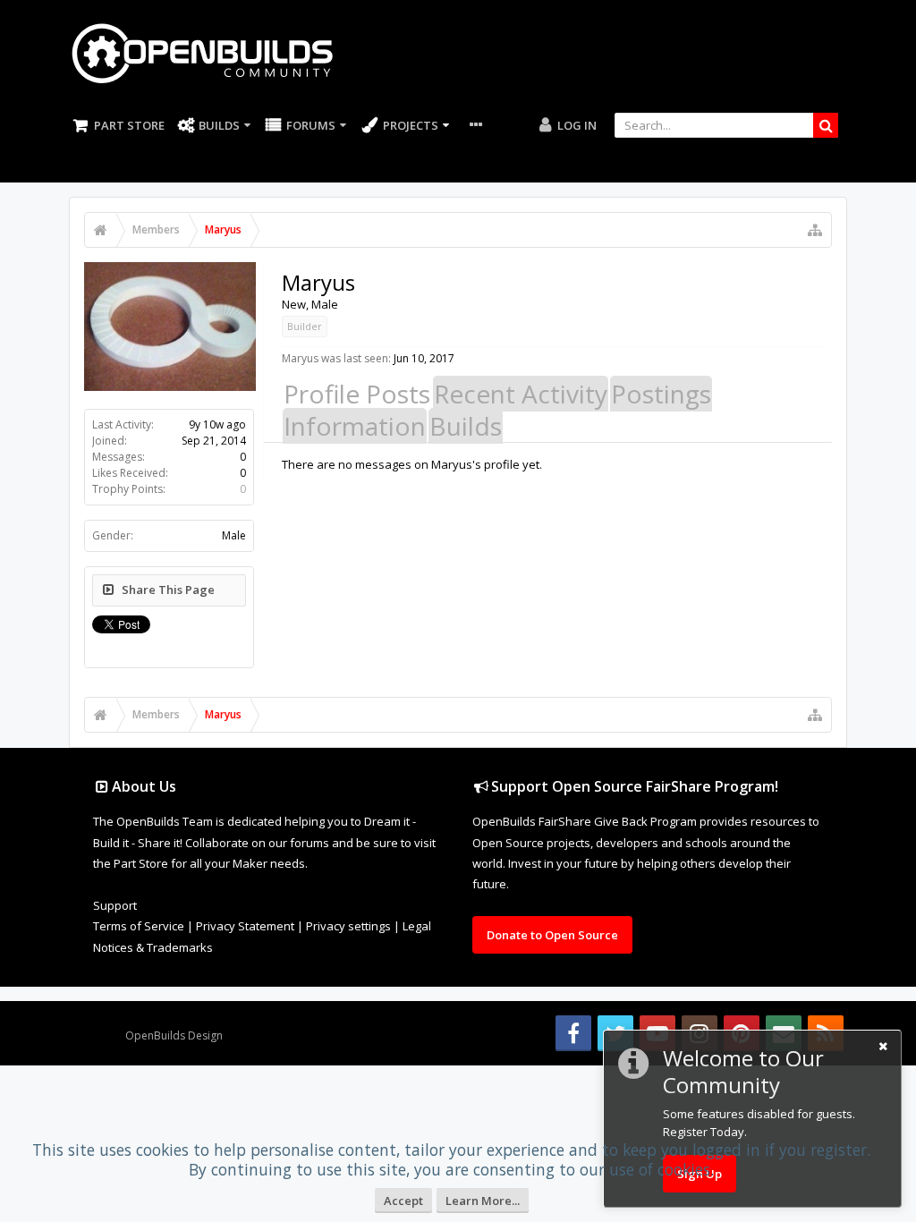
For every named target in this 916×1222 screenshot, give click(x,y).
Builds (219, 125)
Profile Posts (357, 394)
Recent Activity (520, 394)
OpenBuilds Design (174, 1035)
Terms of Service (138, 926)
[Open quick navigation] (815, 230)
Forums (310, 125)
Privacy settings (348, 926)
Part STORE (129, 125)
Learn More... (482, 1200)
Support (115, 905)
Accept (403, 1200)
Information (355, 426)
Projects (410, 125)
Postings (661, 394)
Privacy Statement (245, 926)
